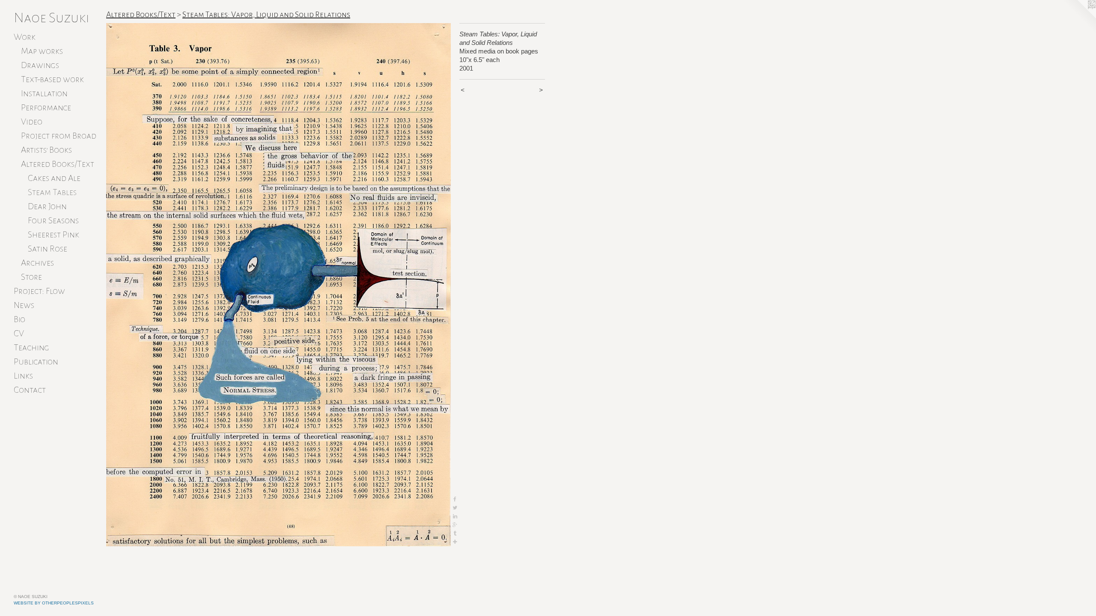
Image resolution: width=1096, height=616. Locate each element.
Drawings (40, 65)
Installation (44, 93)
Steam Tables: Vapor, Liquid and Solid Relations (266, 14)
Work (25, 36)
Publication (36, 361)
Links (23, 375)
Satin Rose (47, 248)
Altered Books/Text (57, 164)
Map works (42, 51)
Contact (30, 389)
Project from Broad (58, 135)
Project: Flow (39, 291)
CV (19, 333)
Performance (46, 107)
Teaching (31, 347)
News (24, 305)
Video (31, 121)
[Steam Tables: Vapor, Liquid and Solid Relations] (278, 284)
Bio (19, 319)
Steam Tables (52, 192)
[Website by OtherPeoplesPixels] (1079, 17)
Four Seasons (53, 220)
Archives (37, 262)
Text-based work (52, 79)
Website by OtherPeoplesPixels (54, 603)
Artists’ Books (46, 149)
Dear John (47, 206)
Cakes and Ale (54, 178)
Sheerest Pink (53, 234)
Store (31, 276)
